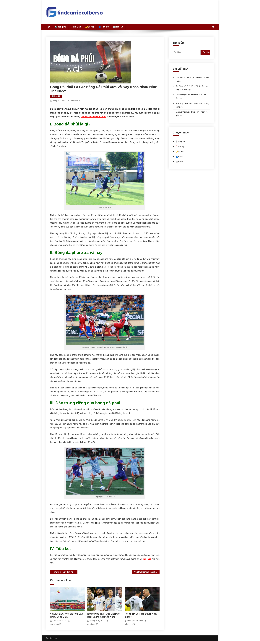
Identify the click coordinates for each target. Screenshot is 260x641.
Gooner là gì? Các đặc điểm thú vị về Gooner (191, 96)
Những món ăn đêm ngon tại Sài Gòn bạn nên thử (65, 572)
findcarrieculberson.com (93, 116)
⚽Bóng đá (60, 26)
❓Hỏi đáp (75, 26)
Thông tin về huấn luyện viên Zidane (141, 615)
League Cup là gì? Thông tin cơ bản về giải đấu (191, 114)
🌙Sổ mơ (89, 26)
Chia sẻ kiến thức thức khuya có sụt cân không (192, 79)
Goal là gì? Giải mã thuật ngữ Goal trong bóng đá (192, 105)
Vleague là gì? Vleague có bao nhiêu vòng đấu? (66, 615)
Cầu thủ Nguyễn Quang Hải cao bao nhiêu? (147, 572)
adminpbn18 (75, 101)
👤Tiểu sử (103, 26)
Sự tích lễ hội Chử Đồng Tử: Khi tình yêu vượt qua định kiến (192, 88)
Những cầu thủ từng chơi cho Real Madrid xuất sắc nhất (104, 615)
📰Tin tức (118, 26)
